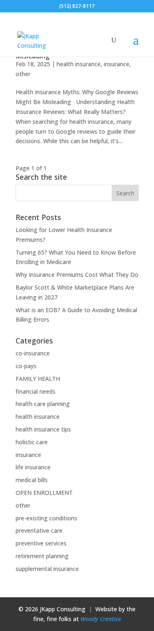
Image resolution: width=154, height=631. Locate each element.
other (23, 74)
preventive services (41, 543)
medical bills (32, 480)
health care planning (43, 404)
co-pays (26, 366)
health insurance (79, 64)
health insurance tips (43, 429)
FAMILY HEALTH (38, 379)
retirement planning (42, 556)
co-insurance (33, 353)
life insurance (33, 467)
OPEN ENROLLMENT (44, 492)
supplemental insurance (47, 569)
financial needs (35, 391)
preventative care (39, 530)
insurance (116, 64)
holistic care (32, 442)
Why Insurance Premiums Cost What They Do (77, 274)
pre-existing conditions (46, 518)
